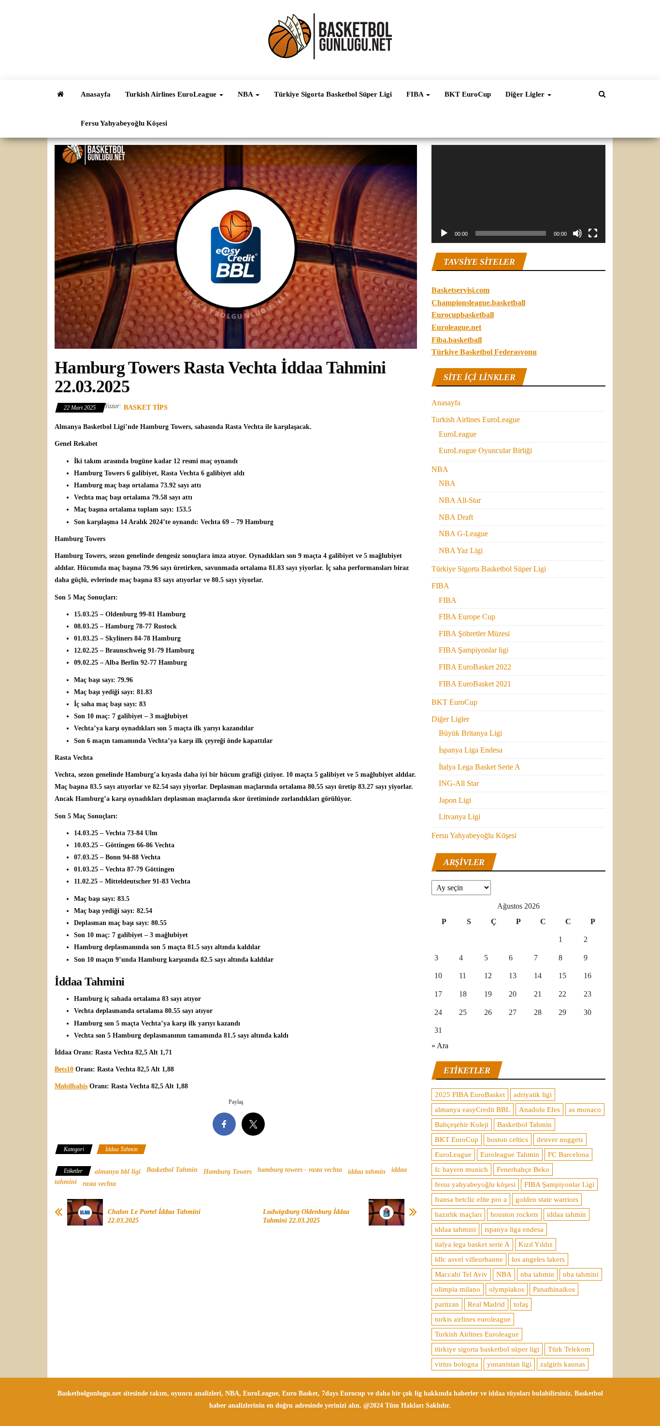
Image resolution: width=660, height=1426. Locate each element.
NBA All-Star (460, 500)
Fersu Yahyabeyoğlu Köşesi (124, 123)
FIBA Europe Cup (467, 617)
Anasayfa (96, 94)
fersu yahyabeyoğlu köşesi (475, 1184)
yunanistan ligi (509, 1364)
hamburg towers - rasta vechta (300, 1169)
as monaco (585, 1109)
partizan (447, 1304)
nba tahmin (537, 1274)
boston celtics (507, 1139)
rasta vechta (99, 1183)
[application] (518, 194)
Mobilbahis (71, 1086)
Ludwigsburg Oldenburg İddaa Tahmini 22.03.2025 (306, 1216)
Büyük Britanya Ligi (470, 733)
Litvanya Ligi (459, 817)
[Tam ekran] (593, 233)
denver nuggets (560, 1139)
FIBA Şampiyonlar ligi (473, 650)
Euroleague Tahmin (509, 1154)
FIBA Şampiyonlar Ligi (559, 1184)
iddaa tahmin (367, 1171)
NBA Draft (456, 517)
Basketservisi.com (460, 290)
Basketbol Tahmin (172, 1169)
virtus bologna (456, 1364)
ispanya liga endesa (514, 1229)
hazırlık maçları (458, 1214)
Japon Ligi (455, 800)
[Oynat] (444, 233)
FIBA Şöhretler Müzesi (474, 633)
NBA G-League (463, 533)
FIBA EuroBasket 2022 (475, 667)
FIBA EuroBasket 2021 (475, 684)
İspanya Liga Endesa (470, 750)
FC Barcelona (568, 1154)
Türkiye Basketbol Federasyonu (484, 352)
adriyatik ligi (533, 1094)
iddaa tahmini (455, 1229)
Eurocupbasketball (462, 315)
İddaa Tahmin (121, 1149)
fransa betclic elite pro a (471, 1199)
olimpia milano (457, 1289)
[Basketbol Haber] (60, 94)
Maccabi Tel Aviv (461, 1274)
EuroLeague (457, 434)
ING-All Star (459, 783)
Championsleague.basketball (478, 303)
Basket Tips (146, 407)
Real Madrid (486, 1304)
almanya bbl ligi (118, 1171)
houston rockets (514, 1214)
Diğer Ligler (525, 94)
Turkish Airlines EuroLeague (171, 94)
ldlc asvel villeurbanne (469, 1259)
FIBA (415, 94)
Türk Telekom (569, 1349)
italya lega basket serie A (472, 1244)
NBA (246, 94)
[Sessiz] (577, 233)
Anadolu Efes (539, 1109)
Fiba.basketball (456, 340)
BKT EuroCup (468, 94)
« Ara (439, 1045)
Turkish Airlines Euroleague (477, 1334)
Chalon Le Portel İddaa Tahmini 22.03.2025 (154, 1216)
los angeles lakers (538, 1259)
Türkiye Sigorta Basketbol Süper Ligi (333, 94)
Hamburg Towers (227, 1171)
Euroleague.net (456, 327)
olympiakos (506, 1289)
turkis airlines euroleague (473, 1319)
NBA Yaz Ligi (461, 550)
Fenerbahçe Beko (523, 1169)
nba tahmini (581, 1274)
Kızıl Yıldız (535, 1244)
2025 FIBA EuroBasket (470, 1094)
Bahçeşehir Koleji (461, 1124)
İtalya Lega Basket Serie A (479, 767)
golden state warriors (547, 1199)
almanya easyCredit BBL (472, 1109)
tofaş (521, 1304)
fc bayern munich (461, 1169)
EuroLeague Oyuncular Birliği (485, 450)
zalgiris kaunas (562, 1364)
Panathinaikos (554, 1289)
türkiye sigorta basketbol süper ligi (487, 1349)
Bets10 (64, 1069)
